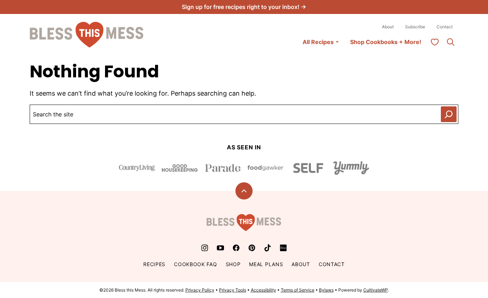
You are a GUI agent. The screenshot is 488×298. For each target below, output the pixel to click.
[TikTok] (267, 248)
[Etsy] (283, 248)
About (388, 26)
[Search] (450, 42)
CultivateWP (375, 290)
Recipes (154, 264)
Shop (233, 264)
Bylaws (326, 290)
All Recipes (318, 41)
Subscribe (415, 26)
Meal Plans (266, 264)
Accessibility (263, 290)
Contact (445, 26)
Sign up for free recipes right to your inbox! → (244, 6)
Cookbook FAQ (195, 264)
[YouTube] (220, 248)
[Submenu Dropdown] (337, 42)
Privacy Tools (232, 290)
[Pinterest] (252, 248)
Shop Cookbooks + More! (385, 41)
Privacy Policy (199, 290)
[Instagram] (205, 248)
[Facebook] (236, 248)
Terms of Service (297, 290)
